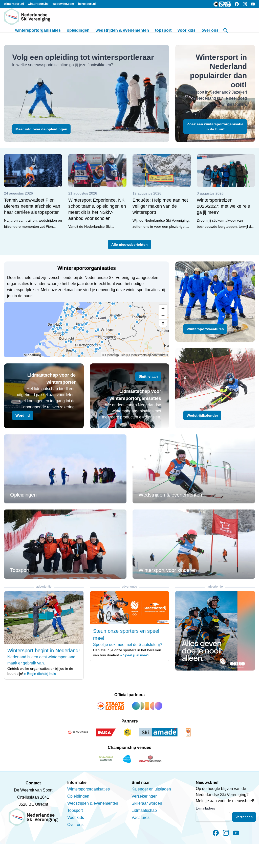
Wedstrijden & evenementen (122, 30)
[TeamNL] (188, 732)
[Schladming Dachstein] (106, 759)
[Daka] (106, 732)
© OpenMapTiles (113, 355)
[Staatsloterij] (110, 706)
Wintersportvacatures (205, 329)
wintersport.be (38, 4)
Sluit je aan (148, 376)
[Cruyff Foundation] (127, 732)
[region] (86, 329)
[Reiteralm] (127, 759)
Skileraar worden (147, 803)
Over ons (210, 30)
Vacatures (140, 817)
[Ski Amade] (158, 732)
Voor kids (187, 30)
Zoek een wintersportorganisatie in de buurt (215, 126)
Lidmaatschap (144, 810)
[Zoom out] (163, 315)
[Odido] (147, 706)
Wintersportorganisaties (38, 30)
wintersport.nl (14, 4)
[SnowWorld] (78, 732)
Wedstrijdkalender (202, 415)
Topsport (163, 30)
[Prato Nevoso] (150, 759)
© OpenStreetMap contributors (147, 355)
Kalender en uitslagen (151, 789)
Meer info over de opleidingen (41, 129)
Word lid (22, 415)
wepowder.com (63, 4)
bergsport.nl (87, 4)
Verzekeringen (145, 796)
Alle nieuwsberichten (129, 244)
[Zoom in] (163, 308)
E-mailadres (205, 808)
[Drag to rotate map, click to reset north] (163, 323)
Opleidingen (78, 30)
